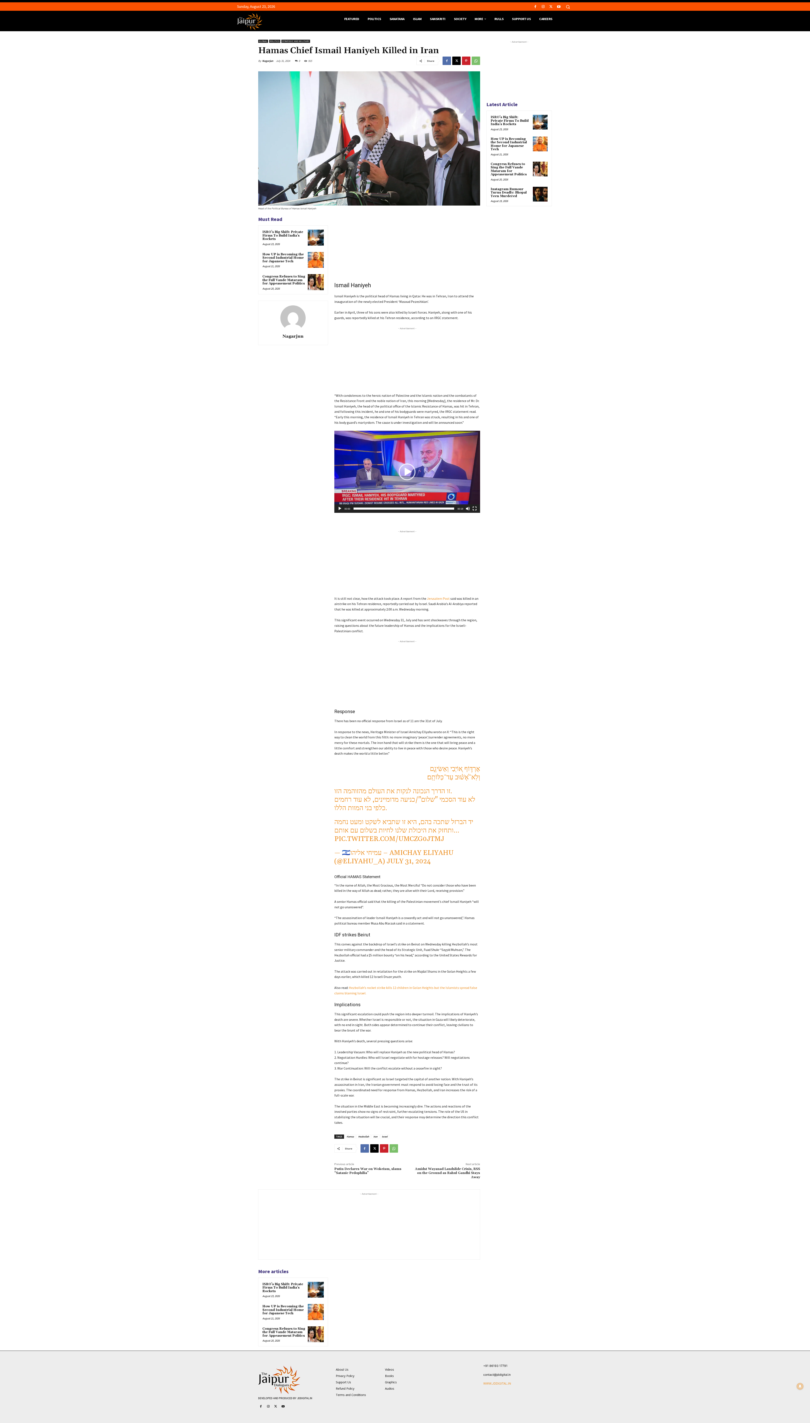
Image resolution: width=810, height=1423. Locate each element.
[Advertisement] (407, 245)
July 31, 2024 (409, 861)
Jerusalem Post (438, 598)
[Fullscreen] (474, 508)
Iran (375, 1136)
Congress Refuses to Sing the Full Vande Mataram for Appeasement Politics (283, 280)
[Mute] (468, 508)
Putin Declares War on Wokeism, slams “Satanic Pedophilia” (367, 1171)
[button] (568, 7)
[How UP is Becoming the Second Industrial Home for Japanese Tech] (316, 260)
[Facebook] (535, 7)
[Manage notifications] (800, 1386)
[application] (407, 472)
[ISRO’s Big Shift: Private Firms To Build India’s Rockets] (316, 238)
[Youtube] (559, 7)
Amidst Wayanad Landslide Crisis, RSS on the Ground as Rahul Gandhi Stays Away (447, 1173)
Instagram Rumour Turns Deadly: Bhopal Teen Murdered (509, 192)
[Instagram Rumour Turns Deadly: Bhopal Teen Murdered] (540, 194)
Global (263, 41)
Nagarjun (267, 61)
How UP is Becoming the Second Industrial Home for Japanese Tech (283, 257)
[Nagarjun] (293, 318)
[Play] (340, 508)
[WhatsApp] (476, 61)
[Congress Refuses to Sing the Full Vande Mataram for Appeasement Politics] (316, 282)
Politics (274, 41)
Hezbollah (363, 1136)
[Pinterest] (466, 61)
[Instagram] (543, 7)
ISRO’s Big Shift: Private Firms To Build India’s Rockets (282, 235)
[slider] (404, 509)
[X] (551, 7)
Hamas (350, 1136)
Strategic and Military (295, 41)
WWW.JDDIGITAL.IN (497, 1383)
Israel (384, 1136)
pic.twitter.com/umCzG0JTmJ (389, 839)
